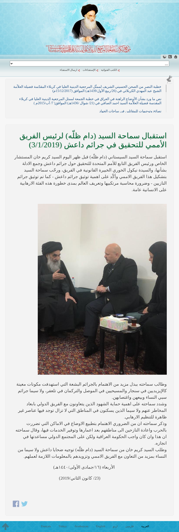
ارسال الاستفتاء (68, 69)
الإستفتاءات (89, 69)
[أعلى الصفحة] (5, 526)
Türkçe (63, 526)
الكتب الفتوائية (109, 69)
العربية (145, 526)
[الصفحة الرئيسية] (175, 56)
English (100, 526)
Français (46, 526)
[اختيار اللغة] (164, 56)
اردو (115, 526)
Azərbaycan (81, 526)
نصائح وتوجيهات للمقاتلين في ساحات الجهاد (130, 111)
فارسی (129, 526)
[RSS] (170, 56)
